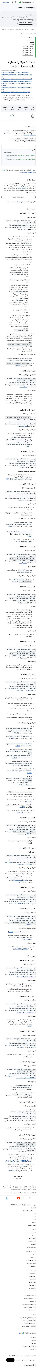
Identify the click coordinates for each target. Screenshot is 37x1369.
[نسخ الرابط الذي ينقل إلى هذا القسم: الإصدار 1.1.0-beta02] (18, 848)
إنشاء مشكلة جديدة (18, 197)
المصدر (34, 1216)
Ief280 (18, 746)
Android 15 (32, 1279)
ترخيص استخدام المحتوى (24, 1187)
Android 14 (32, 1282)
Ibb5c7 (11, 360)
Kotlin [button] (22, 147)
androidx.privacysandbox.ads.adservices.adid (15, 72)
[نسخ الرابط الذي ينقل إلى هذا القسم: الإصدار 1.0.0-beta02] (18, 1062)
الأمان (34, 1213)
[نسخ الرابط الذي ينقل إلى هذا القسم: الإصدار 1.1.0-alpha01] (18, 909)
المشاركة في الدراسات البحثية (29, 1326)
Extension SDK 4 (13, 1171)
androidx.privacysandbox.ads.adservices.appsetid (16, 79)
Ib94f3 (11, 738)
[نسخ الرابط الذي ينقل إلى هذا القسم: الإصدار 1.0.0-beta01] (18, 1102)
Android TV (32, 1266)
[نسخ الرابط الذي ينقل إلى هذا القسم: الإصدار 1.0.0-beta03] (17, 1031)
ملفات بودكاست (32, 1225)
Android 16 (32, 1276)
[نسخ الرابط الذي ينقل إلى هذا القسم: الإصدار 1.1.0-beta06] (18, 587)
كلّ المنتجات (33, 1349)
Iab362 (15, 581)
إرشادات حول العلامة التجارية (16, 1355)
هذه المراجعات (23, 387)
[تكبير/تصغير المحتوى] (25, 38)
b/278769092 (18, 949)
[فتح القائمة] (33, 2)
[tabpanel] (18, 157)
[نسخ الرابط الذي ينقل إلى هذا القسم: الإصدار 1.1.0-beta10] (18, 410)
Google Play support (30, 1323)
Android (33, 1208)
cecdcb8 (22, 807)
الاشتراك (10, 1360)
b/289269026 (27, 939)
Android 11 (33, 1291)
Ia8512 (18, 542)
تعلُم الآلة (34, 1235)
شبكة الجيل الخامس (31, 1247)
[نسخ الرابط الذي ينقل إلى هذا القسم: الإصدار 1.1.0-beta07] (18, 547)
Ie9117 (11, 937)
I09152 (16, 765)
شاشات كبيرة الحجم (31, 1254)
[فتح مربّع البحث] (16, 2)
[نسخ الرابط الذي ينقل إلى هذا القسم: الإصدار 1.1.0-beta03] (18, 818)
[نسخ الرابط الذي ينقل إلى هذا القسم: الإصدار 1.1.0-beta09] (18, 452)
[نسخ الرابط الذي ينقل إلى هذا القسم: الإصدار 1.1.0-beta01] (18, 888)
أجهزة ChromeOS (31, 1260)
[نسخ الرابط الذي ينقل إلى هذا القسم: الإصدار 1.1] (25, 209)
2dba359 (20, 812)
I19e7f (28, 446)
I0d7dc (29, 773)
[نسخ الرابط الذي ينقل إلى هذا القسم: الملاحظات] (25, 180)
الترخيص (27, 1355)
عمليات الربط (24, 229)
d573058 (29, 802)
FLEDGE (23, 1161)
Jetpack (20, 8)
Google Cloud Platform (29, 1346)
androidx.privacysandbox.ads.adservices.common (16, 81)
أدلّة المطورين (32, 1301)
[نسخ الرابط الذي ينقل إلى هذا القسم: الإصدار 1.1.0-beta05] (18, 642)
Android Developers (30, 29)
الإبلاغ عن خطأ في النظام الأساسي (28, 1317)
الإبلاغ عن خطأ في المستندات (29, 1320)
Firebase (33, 1343)
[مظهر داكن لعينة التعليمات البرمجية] (32, 150)
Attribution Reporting (12, 1161)
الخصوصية (33, 1244)
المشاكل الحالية (22, 188)
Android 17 (32, 1273)
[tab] (31, 147)
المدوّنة (34, 1222)
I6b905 (18, 366)
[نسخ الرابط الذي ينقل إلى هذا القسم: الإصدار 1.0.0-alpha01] (17, 1135)
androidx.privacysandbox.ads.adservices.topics (15, 92)
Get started (31, 8)
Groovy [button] (31, 147)
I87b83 (21, 785)
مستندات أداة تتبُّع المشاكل (23, 202)
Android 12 (32, 1288)
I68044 (11, 526)
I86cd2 (16, 733)
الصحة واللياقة (32, 1238)
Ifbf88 (8, 479)
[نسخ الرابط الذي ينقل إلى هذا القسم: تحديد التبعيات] (21, 127)
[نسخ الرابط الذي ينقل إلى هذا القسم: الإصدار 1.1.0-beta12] (18, 213)
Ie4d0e (14, 758)
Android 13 (32, 1285)
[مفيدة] (23, 33)
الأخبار (34, 1219)
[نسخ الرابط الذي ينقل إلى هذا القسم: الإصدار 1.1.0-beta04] (18, 675)
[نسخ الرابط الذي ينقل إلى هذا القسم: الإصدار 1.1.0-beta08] (18, 484)
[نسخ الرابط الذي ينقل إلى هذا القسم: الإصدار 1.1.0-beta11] (18, 371)
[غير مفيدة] (20, 33)
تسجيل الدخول (5, 2)
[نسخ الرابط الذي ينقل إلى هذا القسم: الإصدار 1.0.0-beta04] (17, 997)
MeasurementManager (20, 880)
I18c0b (29, 536)
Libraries (4, 29)
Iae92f (11, 932)
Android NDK (32, 1310)
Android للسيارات (31, 1263)
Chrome (33, 1340)
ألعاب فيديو (33, 1232)
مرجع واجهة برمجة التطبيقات (29, 1304)
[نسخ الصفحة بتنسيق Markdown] (13, 66)
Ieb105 (21, 882)
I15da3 (25, 949)
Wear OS (33, 1257)
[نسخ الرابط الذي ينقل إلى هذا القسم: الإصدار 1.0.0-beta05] (18, 961)
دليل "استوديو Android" (30, 1298)
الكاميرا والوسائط (32, 1241)
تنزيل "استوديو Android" (29, 1307)
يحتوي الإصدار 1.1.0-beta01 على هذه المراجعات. (22, 903)
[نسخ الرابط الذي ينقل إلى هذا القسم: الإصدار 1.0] (24, 957)
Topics (29, 1161)
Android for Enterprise (29, 1211)
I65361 (29, 1026)
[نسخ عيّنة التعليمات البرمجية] (34, 150)
